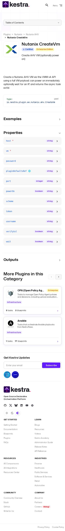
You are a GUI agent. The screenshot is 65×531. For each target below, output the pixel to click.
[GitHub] (5, 405)
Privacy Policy (44, 527)
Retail (37, 481)
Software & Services (43, 476)
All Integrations (10, 468)
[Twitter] (10, 405)
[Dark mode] (12, 413)
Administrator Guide (44, 442)
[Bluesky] (16, 405)
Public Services (41, 472)
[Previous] (51, 276)
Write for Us (9, 511)
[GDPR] (15, 374)
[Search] (47, 5)
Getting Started (10, 425)
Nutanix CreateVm (17, 37)
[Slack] (32, 405)
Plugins (7, 34)
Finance (38, 463)
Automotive (40, 485)
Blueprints (8, 433)
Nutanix (18, 34)
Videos (38, 433)
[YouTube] (26, 405)
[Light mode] (6, 413)
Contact (38, 511)
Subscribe (51, 365)
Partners (38, 502)
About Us (39, 498)
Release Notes (41, 446)
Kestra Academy (42, 438)
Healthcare (39, 468)
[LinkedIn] (21, 405)
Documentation (11, 429)
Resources (39, 429)
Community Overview (13, 498)
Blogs (37, 425)
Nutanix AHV (32, 34)
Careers (42, 506)
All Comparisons (11, 463)
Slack (6, 502)
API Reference (40, 451)
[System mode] (17, 413)
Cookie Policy (58, 527)
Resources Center (12, 472)
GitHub (7, 506)
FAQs (6, 442)
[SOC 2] (7, 374)
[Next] (58, 276)
